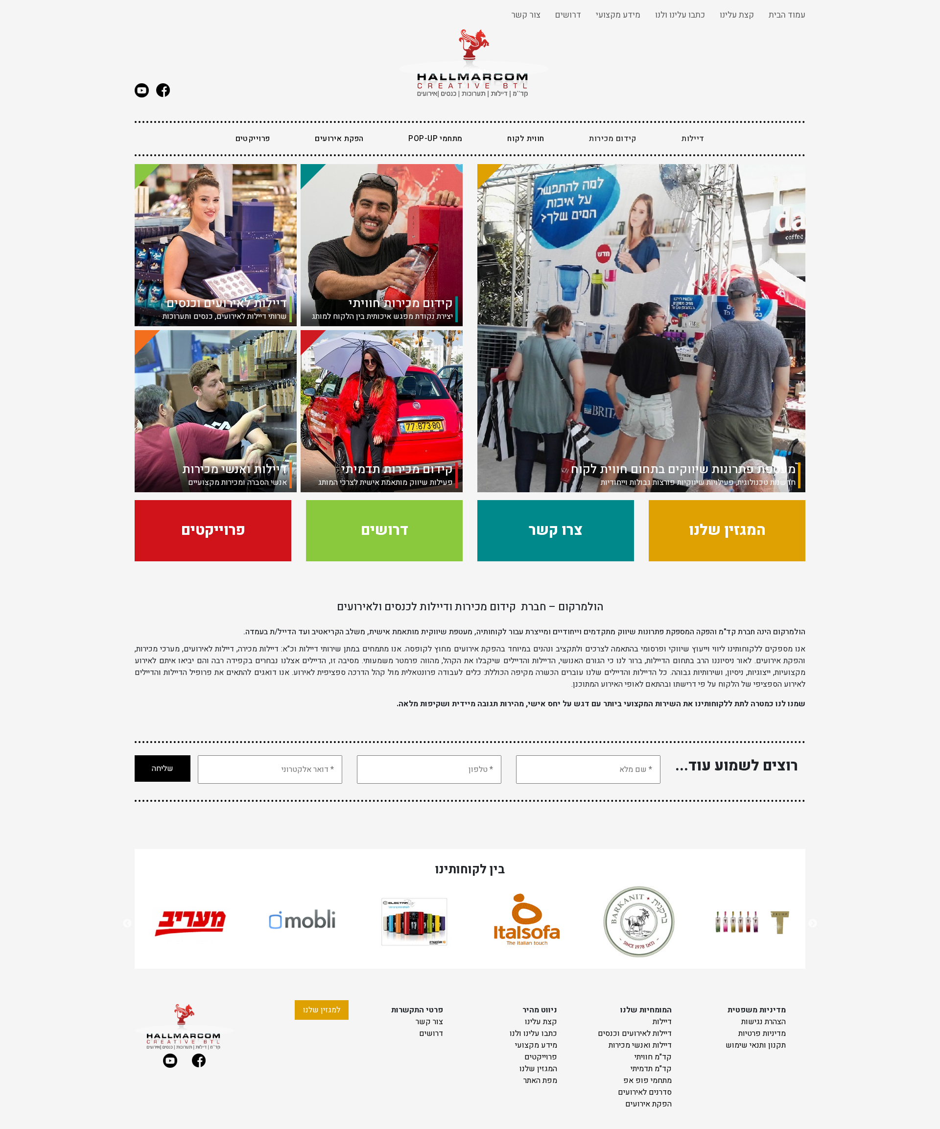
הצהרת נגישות (763, 1022)
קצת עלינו (737, 15)
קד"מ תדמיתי (651, 1069)
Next (813, 924)
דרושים (568, 15)
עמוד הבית (787, 15)
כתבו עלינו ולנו (680, 15)
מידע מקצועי (618, 15)
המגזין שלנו (538, 1069)
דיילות (662, 1022)
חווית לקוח (525, 138)
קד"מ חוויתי (653, 1057)
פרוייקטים (252, 138)
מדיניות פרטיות (762, 1033)
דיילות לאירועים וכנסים (635, 1033)
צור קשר (525, 15)
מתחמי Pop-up (435, 138)
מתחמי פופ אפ (647, 1080)
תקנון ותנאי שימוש (756, 1045)
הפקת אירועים (339, 138)
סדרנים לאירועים (645, 1092)
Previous (127, 924)
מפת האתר (540, 1080)
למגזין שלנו (321, 1010)
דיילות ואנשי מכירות (640, 1045)
